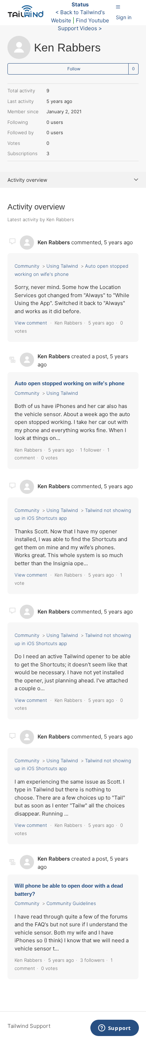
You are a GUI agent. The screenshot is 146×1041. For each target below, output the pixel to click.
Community (27, 266)
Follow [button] (73, 68)
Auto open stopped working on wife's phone (69, 383)
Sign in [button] (123, 17)
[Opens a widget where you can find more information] (114, 1028)
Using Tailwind (62, 266)
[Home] (27, 16)
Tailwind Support (28, 1026)
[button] (118, 7)
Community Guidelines (71, 903)
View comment (31, 323)
